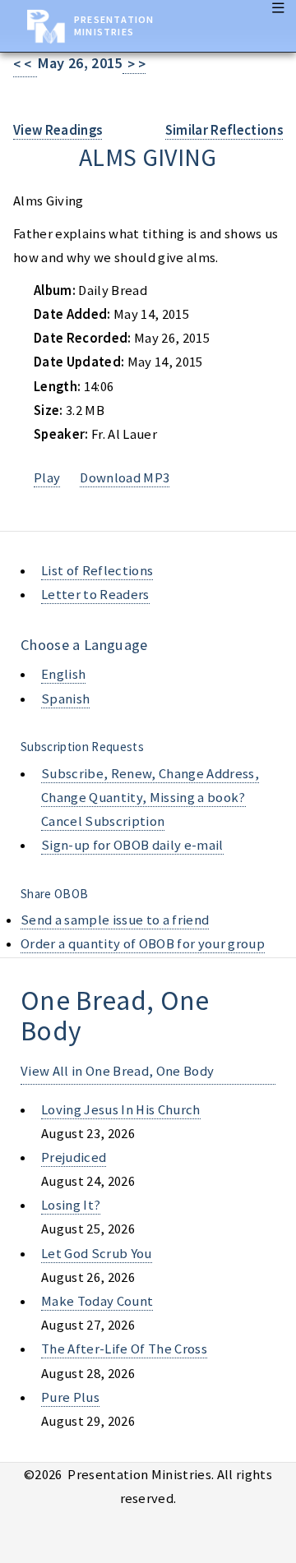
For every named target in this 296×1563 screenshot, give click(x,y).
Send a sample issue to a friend (115, 920)
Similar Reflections (224, 130)
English (63, 674)
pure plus (70, 1397)
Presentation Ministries (114, 25)
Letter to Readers (95, 594)
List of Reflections (97, 570)
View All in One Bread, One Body (117, 1071)
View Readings (57, 130)
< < (25, 64)
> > (134, 64)
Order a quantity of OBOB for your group (143, 943)
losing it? (70, 1205)
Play (47, 477)
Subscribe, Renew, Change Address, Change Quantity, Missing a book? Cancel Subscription (150, 797)
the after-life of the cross (124, 1349)
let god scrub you (96, 1253)
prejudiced (73, 1157)
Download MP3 (124, 477)
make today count (97, 1301)
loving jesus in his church (121, 1109)
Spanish (65, 699)
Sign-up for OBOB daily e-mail (132, 845)
